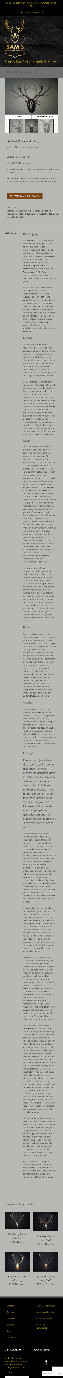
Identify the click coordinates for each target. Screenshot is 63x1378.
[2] (42, 256)
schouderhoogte (44, 412)
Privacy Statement (44, 1318)
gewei (55, 214)
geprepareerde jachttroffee (39, 214)
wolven (40, 1003)
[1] (36, 271)
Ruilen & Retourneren (45, 1305)
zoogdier (42, 243)
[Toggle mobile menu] (56, 21)
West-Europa (42, 259)
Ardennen (27, 331)
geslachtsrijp (29, 1121)
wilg (38, 728)
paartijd (26, 877)
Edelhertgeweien (26, 210)
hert (8, 217)
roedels (43, 836)
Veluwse (37, 543)
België (50, 306)
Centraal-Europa (30, 262)
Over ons (10, 1312)
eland (39, 278)
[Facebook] (46, 1362)
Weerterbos (28, 297)
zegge (47, 715)
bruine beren (43, 1007)
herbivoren (43, 712)
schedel (14, 217)
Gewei (26, 620)
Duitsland (34, 696)
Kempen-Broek (30, 322)
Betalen (9, 1331)
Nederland (47, 287)
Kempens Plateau (38, 316)
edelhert (22, 214)
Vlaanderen (47, 309)
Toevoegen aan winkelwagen (24, 196)
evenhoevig (32, 243)
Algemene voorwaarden (42, 1326)
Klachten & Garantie (45, 1312)
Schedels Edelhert (43, 210)
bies (52, 715)
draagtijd (27, 1028)
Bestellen (10, 1324)
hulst (51, 728)
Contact (10, 1305)
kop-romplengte (47, 406)
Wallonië (44, 322)
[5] (24, 465)
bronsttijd (30, 908)
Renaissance (38, 512)
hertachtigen (39, 246)
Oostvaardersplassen (33, 293)
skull (21, 217)
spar (43, 728)
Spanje (45, 696)
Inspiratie (10, 1318)
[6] (24, 524)
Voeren (51, 312)
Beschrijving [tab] (10, 233)
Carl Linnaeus (34, 256)
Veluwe (37, 290)
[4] (30, 299)
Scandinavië (28, 272)
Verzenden (11, 1337)
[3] (38, 271)
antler (14, 214)
